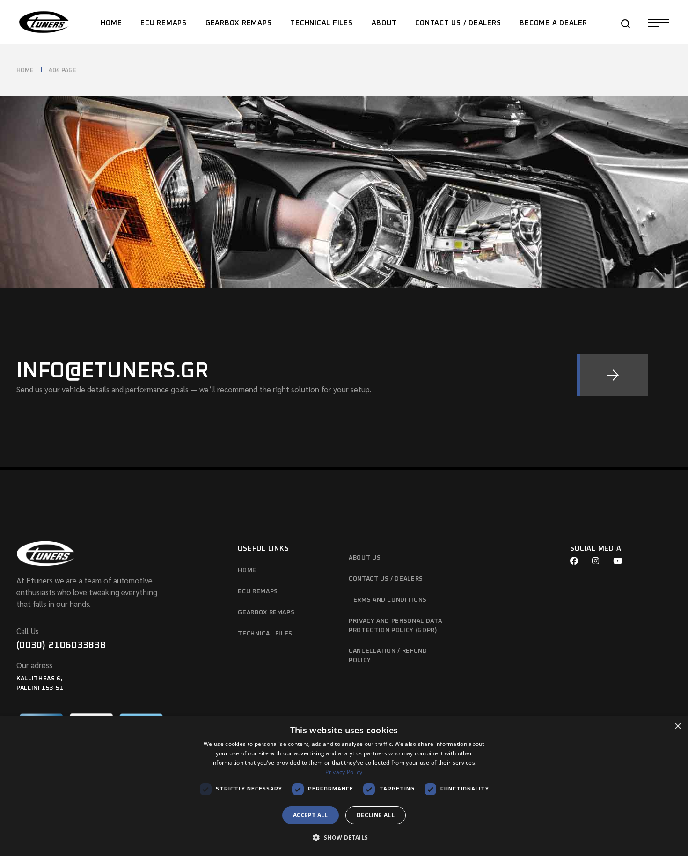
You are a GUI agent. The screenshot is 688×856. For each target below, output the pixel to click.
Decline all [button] (376, 815)
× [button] (677, 726)
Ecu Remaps (258, 592)
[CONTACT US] (612, 375)
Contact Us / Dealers (386, 579)
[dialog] (344, 786)
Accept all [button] (310, 815)
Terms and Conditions (388, 600)
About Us (365, 558)
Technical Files (265, 634)
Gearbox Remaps (266, 613)
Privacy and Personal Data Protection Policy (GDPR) (395, 626)
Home (247, 571)
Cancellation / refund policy (388, 656)
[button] (344, 838)
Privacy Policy (343, 772)
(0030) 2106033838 (61, 645)
